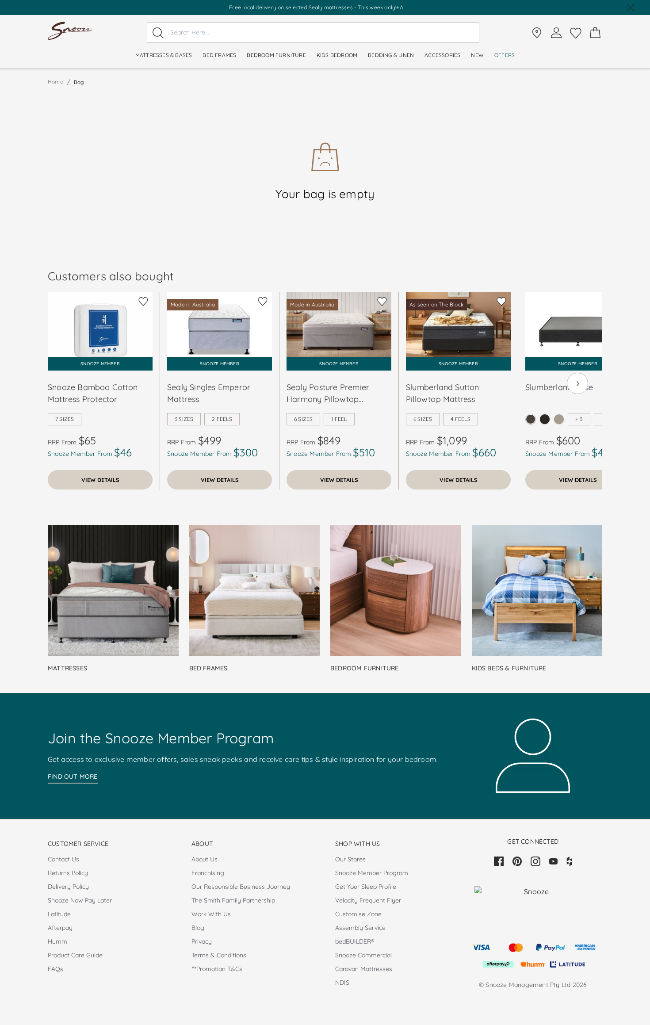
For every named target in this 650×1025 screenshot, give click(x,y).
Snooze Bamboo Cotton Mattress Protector (93, 393)
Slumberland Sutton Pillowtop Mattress (442, 393)
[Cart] (595, 33)
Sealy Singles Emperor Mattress (208, 393)
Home (55, 81)
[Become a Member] (556, 33)
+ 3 (579, 419)
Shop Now (352, 7)
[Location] (537, 33)
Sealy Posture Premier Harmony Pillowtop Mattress (328, 393)
